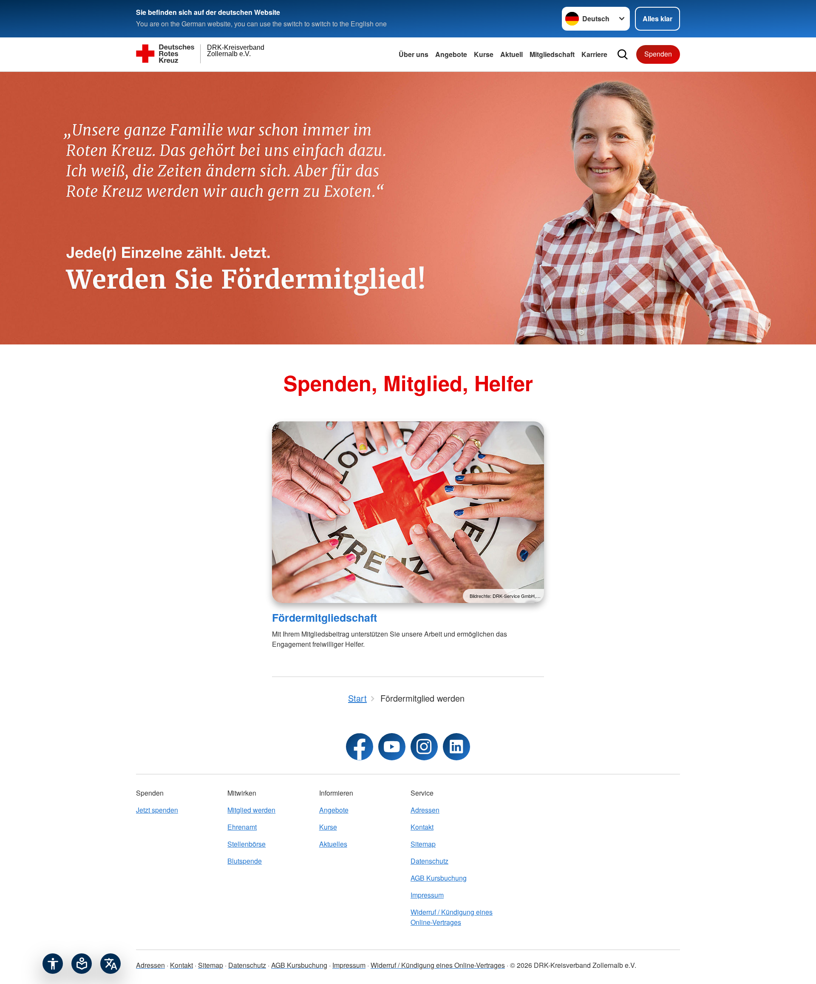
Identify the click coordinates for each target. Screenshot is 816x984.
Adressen (425, 810)
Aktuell (511, 54)
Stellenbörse (246, 844)
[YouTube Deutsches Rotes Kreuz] (391, 746)
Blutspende (244, 861)
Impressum (427, 895)
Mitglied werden (251, 810)
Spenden (658, 54)
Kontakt (422, 827)
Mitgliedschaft (552, 54)
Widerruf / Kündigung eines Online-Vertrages (452, 917)
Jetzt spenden (157, 810)
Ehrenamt (242, 827)
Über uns (413, 54)
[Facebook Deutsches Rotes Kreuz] (359, 746)
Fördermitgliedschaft (324, 617)
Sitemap (423, 844)
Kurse (483, 54)
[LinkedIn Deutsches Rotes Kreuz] (456, 746)
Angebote (451, 54)
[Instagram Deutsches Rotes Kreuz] (424, 746)
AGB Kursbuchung (439, 878)
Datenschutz (429, 861)
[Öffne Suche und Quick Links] (622, 54)
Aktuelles (333, 844)
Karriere (594, 54)
